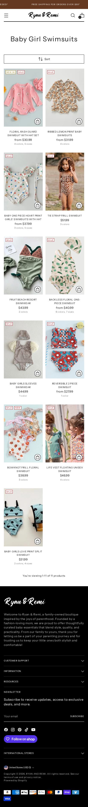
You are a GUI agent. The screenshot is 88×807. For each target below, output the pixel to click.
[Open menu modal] (6, 15)
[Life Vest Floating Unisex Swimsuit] (64, 433)
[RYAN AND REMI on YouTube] (33, 730)
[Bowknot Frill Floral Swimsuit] (23, 433)
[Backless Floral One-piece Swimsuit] (64, 266)
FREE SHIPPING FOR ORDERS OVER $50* (51, 4)
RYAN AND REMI (36, 773)
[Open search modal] (72, 15)
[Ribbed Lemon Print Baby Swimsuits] (64, 98)
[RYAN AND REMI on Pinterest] (20, 730)
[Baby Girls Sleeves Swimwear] (23, 349)
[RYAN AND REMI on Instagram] (13, 730)
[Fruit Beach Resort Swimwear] (23, 266)
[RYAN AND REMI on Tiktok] (26, 730)
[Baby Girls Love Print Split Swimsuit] (23, 517)
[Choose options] (37, 121)
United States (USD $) (20, 767)
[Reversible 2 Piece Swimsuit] (64, 349)
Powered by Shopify (15, 780)
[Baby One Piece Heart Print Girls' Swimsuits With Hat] (23, 182)
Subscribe (77, 716)
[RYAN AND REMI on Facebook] (6, 730)
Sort (47, 59)
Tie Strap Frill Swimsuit (65, 215)
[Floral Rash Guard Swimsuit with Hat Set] (23, 98)
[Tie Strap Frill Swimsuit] (64, 182)
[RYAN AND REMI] (44, 15)
